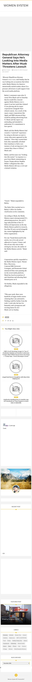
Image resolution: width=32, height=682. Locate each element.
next (4, 553)
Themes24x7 (21, 679)
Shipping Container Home (10, 619)
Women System (16, 5)
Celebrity (5, 638)
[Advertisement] (16, 34)
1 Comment (24, 70)
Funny (9, 640)
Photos (14, 646)
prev (3, 553)
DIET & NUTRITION (21, 638)
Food (4, 640)
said (10, 310)
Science (24, 646)
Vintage (5, 649)
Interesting (13, 643)
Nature (4, 646)
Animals (11, 635)
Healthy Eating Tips (17, 640)
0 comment (6, 71)
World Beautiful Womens (20, 649)
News (7, 317)
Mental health (21, 643)
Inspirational (6, 643)
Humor (25, 640)
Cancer (24, 635)
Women (10, 649)
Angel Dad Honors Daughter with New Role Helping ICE (16, 377)
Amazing (5, 635)
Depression (12, 638)
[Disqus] (16, 443)
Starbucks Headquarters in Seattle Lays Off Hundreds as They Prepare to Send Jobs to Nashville (16, 401)
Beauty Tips (18, 635)
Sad (19, 646)
